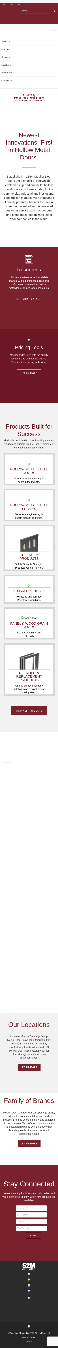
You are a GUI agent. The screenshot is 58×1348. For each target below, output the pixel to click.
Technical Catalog (29, 299)
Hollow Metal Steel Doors (29, 471)
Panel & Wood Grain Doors (29, 625)
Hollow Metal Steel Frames (29, 507)
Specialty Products (29, 556)
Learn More (29, 373)
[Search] (54, 11)
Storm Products (29, 591)
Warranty (29, 1341)
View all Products (29, 710)
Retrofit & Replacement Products (29, 676)
